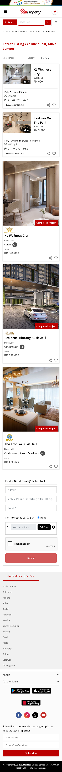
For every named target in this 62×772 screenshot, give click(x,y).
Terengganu (9, 665)
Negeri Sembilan (11, 625)
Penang (6, 597)
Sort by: (31, 57)
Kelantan (7, 614)
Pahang (6, 631)
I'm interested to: (15, 517)
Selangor (7, 592)
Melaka (6, 620)
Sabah (6, 654)
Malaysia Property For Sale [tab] (20, 576)
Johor (6, 603)
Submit (31, 558)
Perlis (5, 642)
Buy (32, 517)
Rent (43, 517)
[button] (10, 22)
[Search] (48, 22)
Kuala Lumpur (9, 586)
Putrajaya (7, 648)
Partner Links (10, 681)
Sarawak (7, 659)
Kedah (6, 608)
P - (8, 527)
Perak (6, 637)
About (6, 674)
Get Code (44, 527)
